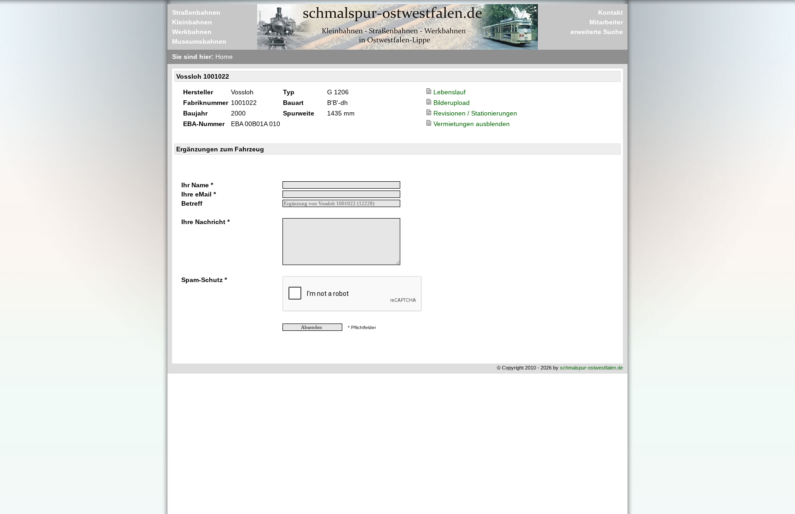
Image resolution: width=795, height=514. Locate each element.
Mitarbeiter (606, 22)
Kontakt (610, 12)
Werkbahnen (192, 31)
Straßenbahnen (196, 12)
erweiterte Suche (596, 31)
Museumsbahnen (199, 41)
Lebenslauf (449, 92)
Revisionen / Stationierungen (475, 113)
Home (224, 56)
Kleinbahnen (192, 22)
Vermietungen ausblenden (471, 123)
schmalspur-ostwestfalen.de (591, 367)
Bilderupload (451, 102)
